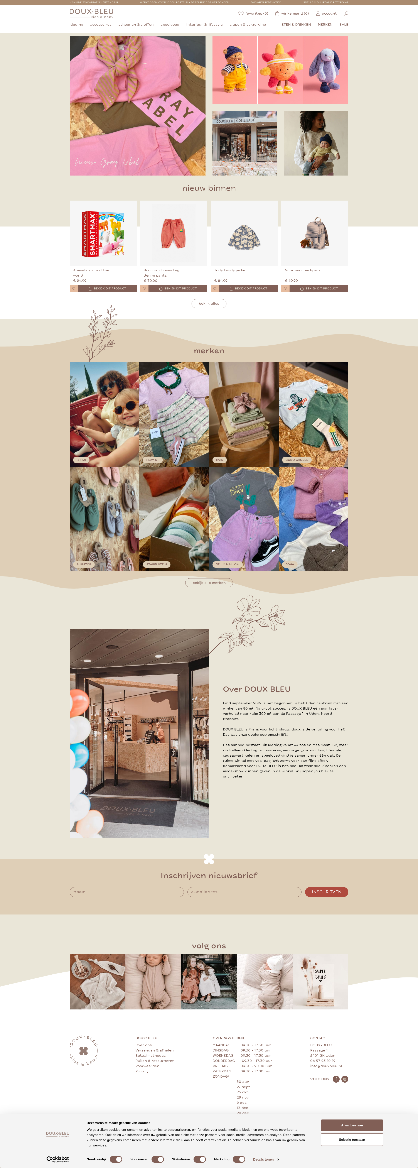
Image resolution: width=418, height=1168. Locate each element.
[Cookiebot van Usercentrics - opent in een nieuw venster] (58, 1159)
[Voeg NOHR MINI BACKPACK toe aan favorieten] (285, 288)
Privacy (141, 1071)
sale (343, 24)
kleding (76, 24)
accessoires (100, 24)
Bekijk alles (209, 303)
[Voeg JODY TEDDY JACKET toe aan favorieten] (215, 288)
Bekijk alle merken (209, 583)
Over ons (143, 1045)
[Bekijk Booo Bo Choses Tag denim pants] (173, 233)
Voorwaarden (147, 1066)
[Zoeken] (346, 14)
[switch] (158, 1159)
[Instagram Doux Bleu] (344, 1079)
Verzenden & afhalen (154, 1050)
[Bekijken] (280, 70)
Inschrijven (326, 892)
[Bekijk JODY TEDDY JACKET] (244, 233)
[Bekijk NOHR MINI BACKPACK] (314, 233)
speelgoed (170, 24)
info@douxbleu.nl (326, 1066)
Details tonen (263, 1159)
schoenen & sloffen (136, 24)
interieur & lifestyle (204, 24)
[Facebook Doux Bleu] (336, 1079)
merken (325, 24)
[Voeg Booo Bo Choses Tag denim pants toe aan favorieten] (144, 288)
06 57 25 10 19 (322, 1061)
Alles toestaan (352, 1125)
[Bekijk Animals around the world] (103, 233)
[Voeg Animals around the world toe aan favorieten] (74, 288)
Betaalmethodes (150, 1055)
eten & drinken (296, 24)
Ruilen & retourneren (155, 1061)
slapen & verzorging (248, 24)
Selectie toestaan (352, 1139)
